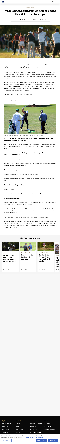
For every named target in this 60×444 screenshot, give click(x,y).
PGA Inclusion (47, 426)
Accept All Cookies (41, 440)
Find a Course (5, 429)
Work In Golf (33, 426)
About (17, 426)
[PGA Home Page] (3, 1)
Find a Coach (5, 426)
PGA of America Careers (36, 432)
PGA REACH (47, 424)
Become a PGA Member (36, 423)
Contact (18, 423)
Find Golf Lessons (6, 423)
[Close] (57, 436)
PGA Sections (33, 429)
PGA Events (5, 432)
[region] (30, 439)
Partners (18, 432)
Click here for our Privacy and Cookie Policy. (33, 437)
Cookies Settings (6, 440)
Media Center (19, 429)
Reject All (52, 440)
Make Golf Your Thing (49, 429)
